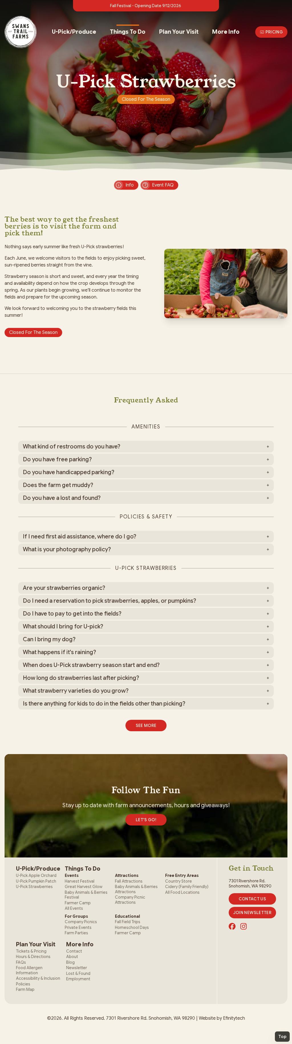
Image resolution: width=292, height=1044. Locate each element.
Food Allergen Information (29, 970)
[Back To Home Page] (20, 32)
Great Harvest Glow (83, 886)
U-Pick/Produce (74, 31)
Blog (70, 962)
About (72, 956)
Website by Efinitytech (222, 1018)
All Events (74, 908)
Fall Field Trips (127, 921)
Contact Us (252, 898)
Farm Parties (76, 932)
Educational (127, 916)
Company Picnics (81, 921)
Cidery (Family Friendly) (186, 886)
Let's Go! (146, 819)
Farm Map (25, 989)
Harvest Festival (79, 881)
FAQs (21, 962)
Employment (78, 978)
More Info (226, 31)
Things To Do (127, 31)
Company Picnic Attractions (130, 900)
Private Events (78, 927)
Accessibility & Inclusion (38, 978)
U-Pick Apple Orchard (36, 875)
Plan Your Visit (178, 31)
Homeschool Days (132, 927)
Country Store (178, 881)
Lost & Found (78, 973)
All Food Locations (182, 892)
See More (146, 725)
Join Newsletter (252, 912)
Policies (23, 984)
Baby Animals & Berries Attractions (136, 889)
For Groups (76, 916)
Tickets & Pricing (31, 951)
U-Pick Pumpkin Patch (36, 881)
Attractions (127, 875)
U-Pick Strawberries (34, 886)
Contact (74, 951)
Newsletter (76, 967)
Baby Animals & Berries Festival (86, 895)
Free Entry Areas (182, 875)
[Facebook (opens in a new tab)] (232, 926)
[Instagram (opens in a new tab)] (243, 926)
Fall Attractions (129, 881)
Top (282, 1036)
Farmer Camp (78, 902)
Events (72, 875)
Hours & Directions (33, 956)
